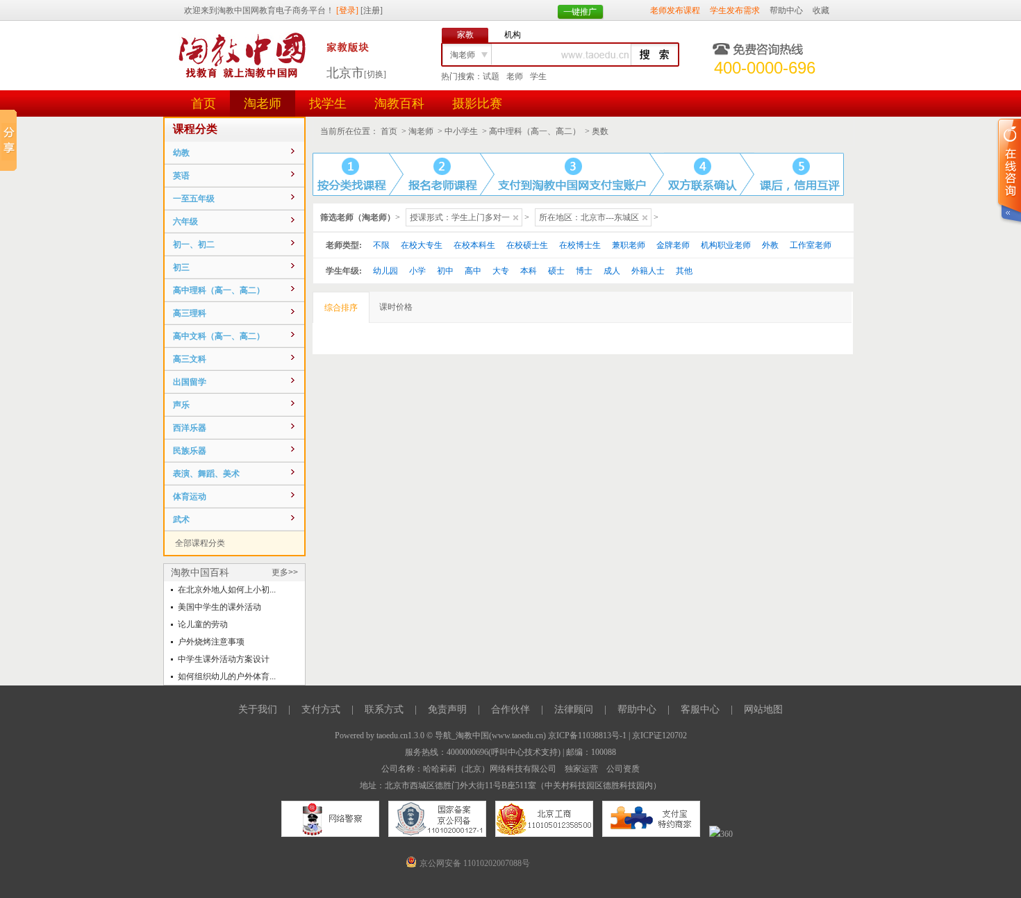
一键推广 (580, 12)
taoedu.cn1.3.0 (400, 735)
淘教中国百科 (200, 572)
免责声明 (447, 709)
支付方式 (320, 709)
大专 (500, 271)
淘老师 (262, 103)
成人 (612, 271)
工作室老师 (810, 245)
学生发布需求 (735, 10)
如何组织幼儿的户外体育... (227, 676)
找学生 (328, 103)
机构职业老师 (726, 245)
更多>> (285, 572)
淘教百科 (399, 103)
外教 (770, 245)
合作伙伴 (510, 709)
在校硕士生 (527, 245)
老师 (514, 76)
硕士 (556, 271)
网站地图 (763, 709)
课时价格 (396, 307)
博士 (584, 271)
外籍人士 (648, 271)
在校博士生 (580, 245)
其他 (684, 271)
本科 (528, 271)
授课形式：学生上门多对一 (460, 217)
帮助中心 (786, 10)
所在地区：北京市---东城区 (589, 217)
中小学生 (461, 131)
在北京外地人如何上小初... (227, 589)
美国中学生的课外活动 (219, 607)
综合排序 (341, 308)
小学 (417, 271)
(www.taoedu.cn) (517, 735)
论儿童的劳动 (203, 624)
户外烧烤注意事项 (211, 642)
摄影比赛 (477, 103)
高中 (473, 271)
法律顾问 (573, 709)
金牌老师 (673, 245)
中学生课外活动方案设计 (223, 659)
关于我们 (257, 709)
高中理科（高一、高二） (535, 131)
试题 (491, 76)
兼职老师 (628, 245)
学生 (538, 76)
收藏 (821, 10)
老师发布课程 (675, 10)
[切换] (375, 74)
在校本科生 (474, 245)
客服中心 (700, 709)
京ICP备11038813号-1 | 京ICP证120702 (617, 735)
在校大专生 (421, 245)
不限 (381, 245)
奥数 (600, 131)
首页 (203, 103)
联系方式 (384, 709)
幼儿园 (385, 271)
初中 (445, 271)
